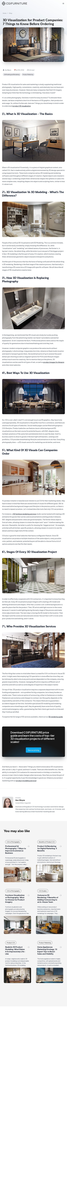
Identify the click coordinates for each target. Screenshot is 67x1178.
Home (4, 13)
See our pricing (33, 750)
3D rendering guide (56, 716)
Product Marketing (28, 74)
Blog (10, 13)
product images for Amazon (53, 362)
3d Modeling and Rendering (11, 74)
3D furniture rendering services (24, 514)
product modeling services (26, 780)
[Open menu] (63, 3)
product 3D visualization (22, 106)
